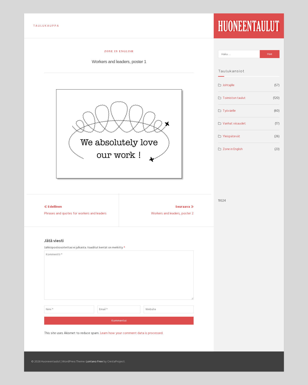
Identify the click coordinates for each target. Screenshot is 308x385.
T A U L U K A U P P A (46, 25)
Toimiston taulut (234, 98)
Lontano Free (94, 361)
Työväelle (229, 110)
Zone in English (118, 51)
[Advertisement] (248, 175)
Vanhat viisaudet (234, 123)
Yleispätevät (231, 136)
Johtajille (228, 85)
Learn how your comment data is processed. (131, 333)
